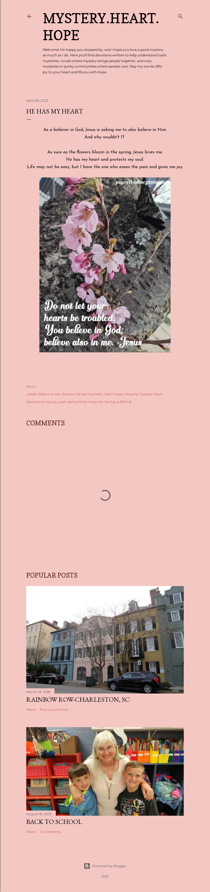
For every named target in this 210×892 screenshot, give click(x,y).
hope (119, 394)
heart (108, 394)
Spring (109, 402)
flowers (69, 394)
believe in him (49, 394)
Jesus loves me (38, 402)
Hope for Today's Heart (143, 394)
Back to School (54, 821)
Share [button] (31, 386)
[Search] (180, 15)
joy (54, 402)
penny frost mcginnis (85, 402)
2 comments (50, 832)
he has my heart (89, 394)
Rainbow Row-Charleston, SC (78, 699)
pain (62, 402)
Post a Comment (54, 709)
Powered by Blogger (109, 866)
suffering (124, 402)
